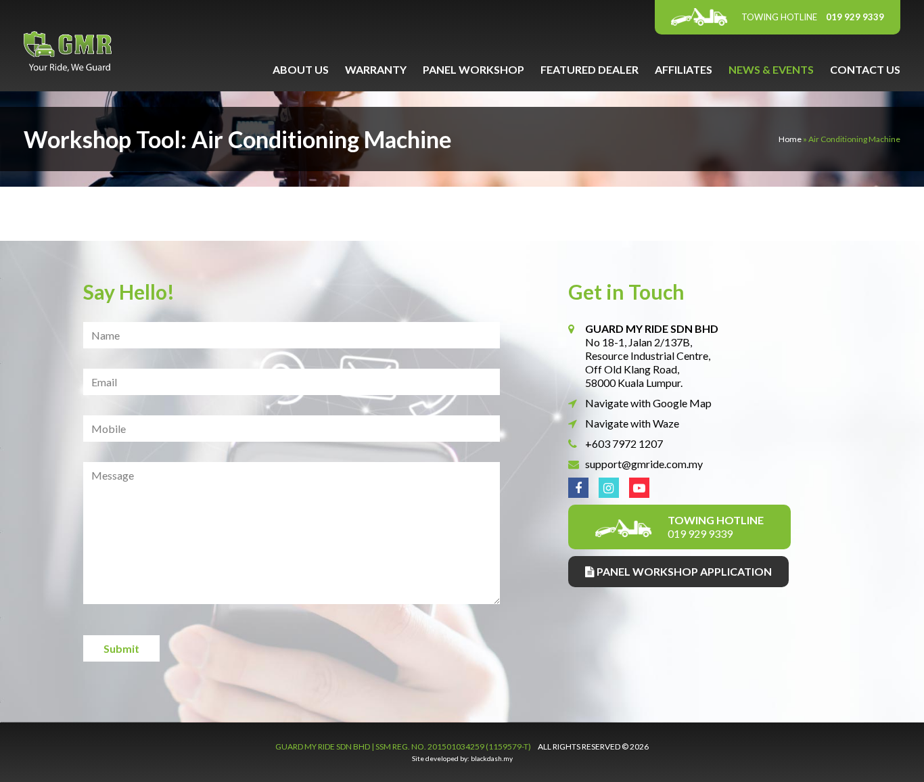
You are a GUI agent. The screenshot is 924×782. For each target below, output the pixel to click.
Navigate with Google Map (648, 402)
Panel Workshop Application (683, 571)
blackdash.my (492, 758)
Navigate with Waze (632, 423)
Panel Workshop (473, 69)
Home (790, 139)
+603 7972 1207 (624, 443)
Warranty (376, 69)
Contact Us (865, 69)
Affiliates (683, 69)
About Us (301, 69)
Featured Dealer (589, 69)
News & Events (771, 69)
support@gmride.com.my (644, 463)
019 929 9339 (812, 17)
